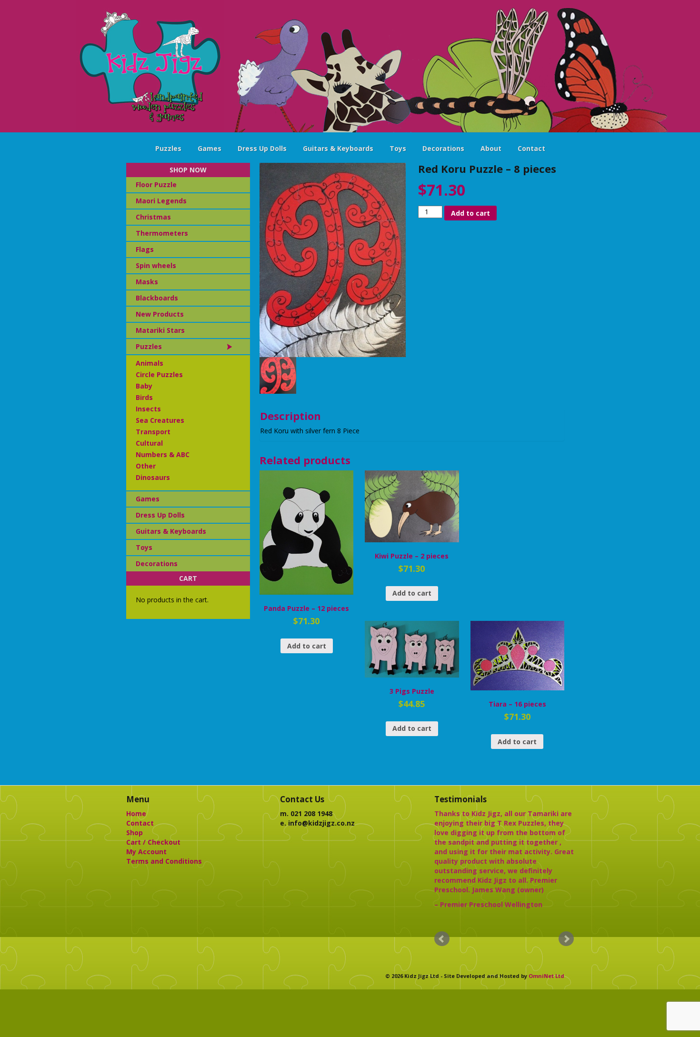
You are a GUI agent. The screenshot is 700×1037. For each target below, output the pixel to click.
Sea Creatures (160, 420)
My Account (146, 851)
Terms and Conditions (164, 861)
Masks (147, 281)
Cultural (149, 443)
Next (566, 939)
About (490, 148)
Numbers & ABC (163, 454)
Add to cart (470, 213)
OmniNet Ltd (546, 975)
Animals (149, 363)
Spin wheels (156, 265)
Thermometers (162, 233)
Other (146, 465)
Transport (153, 431)
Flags (145, 249)
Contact (531, 148)
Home (136, 813)
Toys (398, 148)
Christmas (153, 216)
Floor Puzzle (156, 184)
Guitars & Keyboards (338, 148)
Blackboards (157, 297)
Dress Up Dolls (262, 148)
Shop (134, 832)
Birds (144, 397)
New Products (160, 314)
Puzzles (168, 148)
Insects (148, 408)
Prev (442, 939)
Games (209, 148)
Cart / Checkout (153, 842)
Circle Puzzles (159, 374)
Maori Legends (161, 200)
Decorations (443, 148)
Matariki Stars (160, 330)
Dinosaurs (153, 477)
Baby (144, 385)
